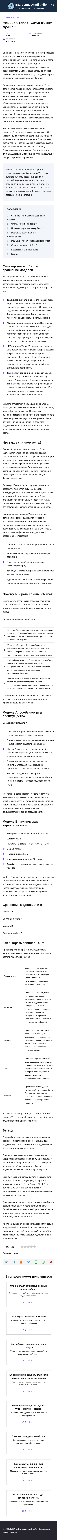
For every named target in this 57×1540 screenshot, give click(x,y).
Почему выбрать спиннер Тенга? (27, 228)
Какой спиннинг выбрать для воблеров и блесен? (28, 1496)
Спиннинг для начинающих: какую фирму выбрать (28, 1287)
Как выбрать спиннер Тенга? (25, 250)
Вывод (14, 254)
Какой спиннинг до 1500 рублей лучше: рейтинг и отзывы (28, 1407)
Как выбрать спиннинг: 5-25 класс (28, 1316)
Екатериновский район (31, 4)
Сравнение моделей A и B (24, 245)
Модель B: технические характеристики (30, 241)
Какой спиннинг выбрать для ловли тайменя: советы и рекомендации (28, 1376)
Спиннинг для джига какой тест (28, 1436)
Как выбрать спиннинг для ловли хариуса (28, 1345)
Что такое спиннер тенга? (24, 224)
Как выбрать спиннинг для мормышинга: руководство (28, 1465)
